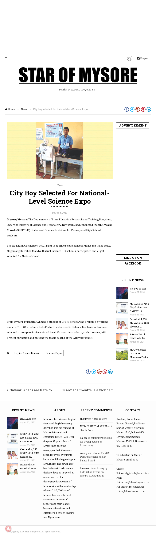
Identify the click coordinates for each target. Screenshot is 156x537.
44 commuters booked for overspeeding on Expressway (96, 441)
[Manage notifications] (8, 529)
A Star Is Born (99, 418)
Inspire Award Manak (26, 353)
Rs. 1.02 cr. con (138, 288)
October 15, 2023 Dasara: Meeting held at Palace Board (95, 456)
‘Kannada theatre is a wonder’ (87, 390)
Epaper (144, 58)
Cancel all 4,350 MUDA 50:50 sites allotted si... (139, 323)
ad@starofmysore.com (137, 482)
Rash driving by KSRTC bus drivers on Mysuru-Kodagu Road (93, 471)
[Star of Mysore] (78, 80)
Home (11, 109)
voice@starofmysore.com (130, 491)
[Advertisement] (78, 26)
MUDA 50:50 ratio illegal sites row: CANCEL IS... (139, 307)
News (24, 109)
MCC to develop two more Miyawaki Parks (139, 353)
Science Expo (54, 353)
